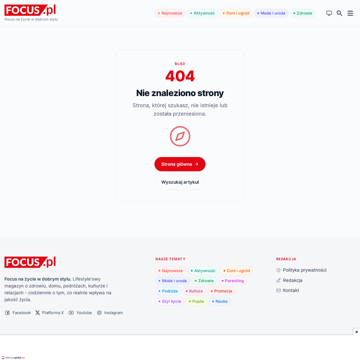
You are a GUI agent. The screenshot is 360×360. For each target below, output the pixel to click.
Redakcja (293, 280)
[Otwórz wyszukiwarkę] (339, 13)
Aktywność (204, 13)
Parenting (234, 280)
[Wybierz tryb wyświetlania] (329, 13)
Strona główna (176, 164)
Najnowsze (172, 13)
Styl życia (171, 301)
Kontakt (291, 290)
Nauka (222, 301)
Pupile (198, 301)
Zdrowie (304, 13)
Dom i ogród (237, 13)
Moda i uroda (273, 13)
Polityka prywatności (305, 270)
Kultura (196, 290)
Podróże (170, 290)
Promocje (223, 290)
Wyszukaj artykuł (180, 182)
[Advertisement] (180, 348)
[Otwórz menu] (350, 13)
